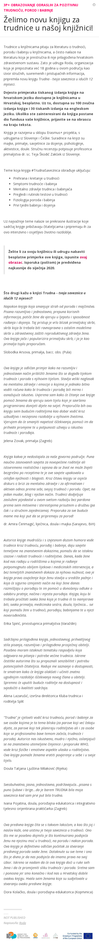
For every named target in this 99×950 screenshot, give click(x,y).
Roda (22, 923)
